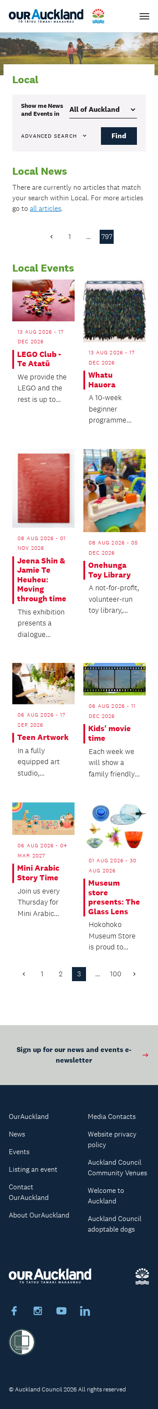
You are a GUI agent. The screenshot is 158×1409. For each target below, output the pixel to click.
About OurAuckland (39, 1215)
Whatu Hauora (101, 380)
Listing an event (33, 1169)
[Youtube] (61, 1312)
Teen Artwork (42, 737)
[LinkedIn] (85, 1312)
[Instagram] (37, 1312)
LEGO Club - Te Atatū (39, 359)
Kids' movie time (109, 733)
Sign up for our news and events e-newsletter (74, 1055)
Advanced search (49, 136)
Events (19, 1151)
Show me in (42, 110)
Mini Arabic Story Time (38, 873)
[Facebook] (14, 1312)
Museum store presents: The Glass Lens (114, 897)
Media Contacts (112, 1116)
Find (118, 135)
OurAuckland (29, 1116)
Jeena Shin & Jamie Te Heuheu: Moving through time (41, 579)
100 (116, 974)
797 (106, 236)
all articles (45, 208)
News (17, 1134)
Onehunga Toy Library (109, 570)
